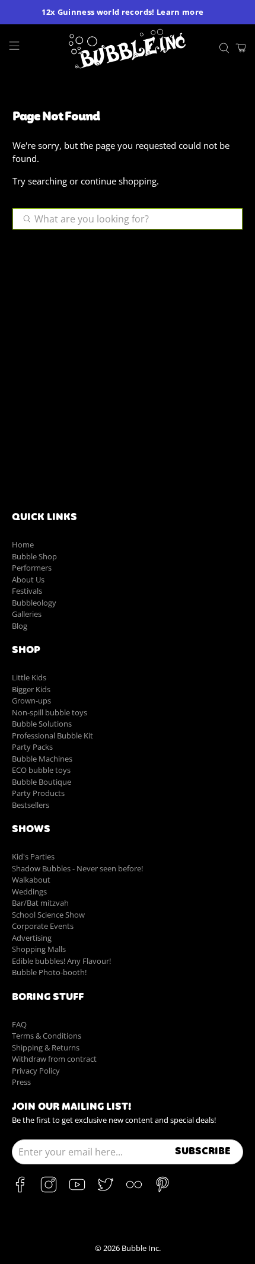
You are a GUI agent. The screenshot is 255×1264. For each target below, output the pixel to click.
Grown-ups (31, 700)
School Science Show (48, 914)
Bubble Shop (34, 556)
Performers (32, 567)
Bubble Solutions (42, 723)
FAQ (19, 1024)
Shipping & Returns (45, 1047)
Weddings (29, 891)
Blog (19, 625)
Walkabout (31, 879)
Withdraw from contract (54, 1058)
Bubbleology (34, 602)
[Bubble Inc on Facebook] (20, 1190)
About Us (28, 579)
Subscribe (203, 1152)
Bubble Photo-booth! (49, 972)
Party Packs (32, 746)
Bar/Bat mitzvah (40, 902)
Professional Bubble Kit (52, 735)
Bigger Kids (31, 689)
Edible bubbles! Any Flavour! (61, 961)
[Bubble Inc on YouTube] (77, 1190)
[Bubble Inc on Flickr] (134, 1190)
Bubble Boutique (41, 781)
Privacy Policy (36, 1070)
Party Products (38, 793)
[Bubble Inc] (128, 48)
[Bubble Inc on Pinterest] (162, 1190)
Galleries (27, 614)
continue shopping (119, 181)
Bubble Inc (140, 1248)
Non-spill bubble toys (49, 712)
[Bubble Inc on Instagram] (48, 1190)
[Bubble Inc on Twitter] (105, 1190)
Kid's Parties (33, 856)
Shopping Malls (39, 949)
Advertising (32, 937)
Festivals (27, 590)
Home (23, 544)
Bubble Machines (42, 758)
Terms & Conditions (46, 1035)
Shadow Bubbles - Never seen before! (77, 868)
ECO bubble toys (41, 770)
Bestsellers (30, 805)
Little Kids (29, 677)
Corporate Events (43, 926)
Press (21, 1082)
